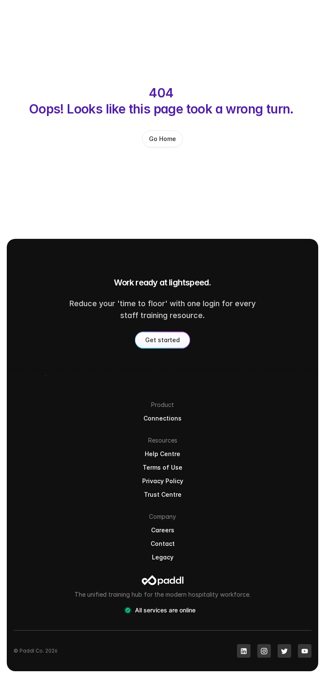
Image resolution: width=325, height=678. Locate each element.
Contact (163, 543)
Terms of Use (162, 467)
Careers (162, 530)
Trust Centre (163, 494)
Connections (162, 418)
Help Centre (162, 453)
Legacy (163, 557)
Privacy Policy (162, 480)
